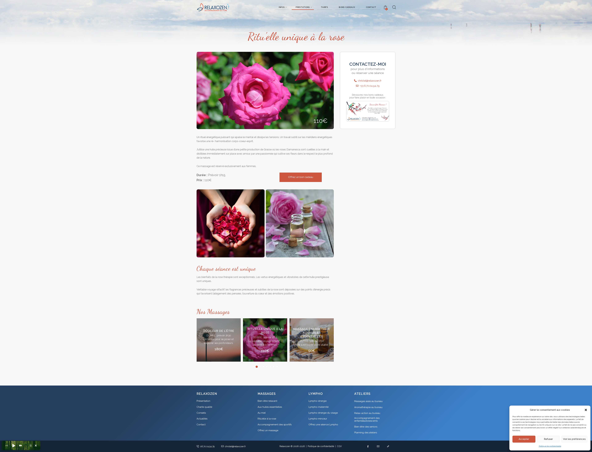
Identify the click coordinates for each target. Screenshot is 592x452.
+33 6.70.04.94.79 (369, 85)
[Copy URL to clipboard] (388, 446)
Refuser (548, 439)
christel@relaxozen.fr (369, 80)
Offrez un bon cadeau (300, 177)
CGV (339, 446)
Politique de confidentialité (550, 446)
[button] (585, 409)
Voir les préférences (574, 439)
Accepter (524, 439)
